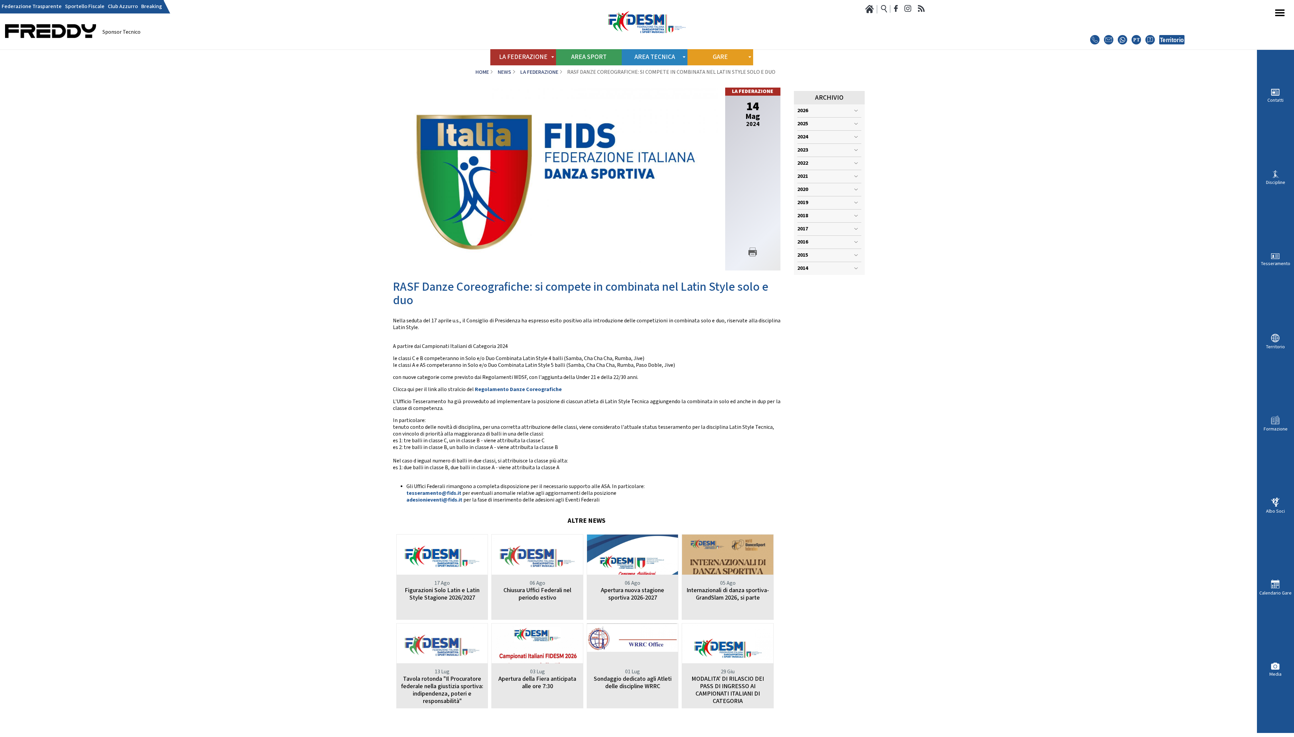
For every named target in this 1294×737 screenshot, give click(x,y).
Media (1275, 674)
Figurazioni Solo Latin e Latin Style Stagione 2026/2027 (442, 594)
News (504, 72)
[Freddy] (50, 47)
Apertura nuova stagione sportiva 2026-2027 (632, 594)
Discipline (1275, 182)
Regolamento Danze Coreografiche (518, 389)
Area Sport (589, 57)
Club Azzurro (123, 6)
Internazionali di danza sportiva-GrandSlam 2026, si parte (727, 594)
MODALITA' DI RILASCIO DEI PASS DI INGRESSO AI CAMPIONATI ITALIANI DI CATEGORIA (727, 690)
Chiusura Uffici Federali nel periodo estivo (537, 594)
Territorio (1275, 347)
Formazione (1276, 428)
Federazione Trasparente (32, 6)
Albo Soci (1275, 511)
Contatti (1275, 100)
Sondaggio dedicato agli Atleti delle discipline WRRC (633, 682)
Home (482, 72)
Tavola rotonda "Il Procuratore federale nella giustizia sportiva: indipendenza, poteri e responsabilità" (442, 690)
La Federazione (539, 72)
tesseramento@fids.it (433, 493)
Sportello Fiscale (84, 6)
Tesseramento (1275, 263)
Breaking (151, 6)
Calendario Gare (1275, 593)
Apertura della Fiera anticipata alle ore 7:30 (537, 682)
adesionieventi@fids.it (434, 500)
